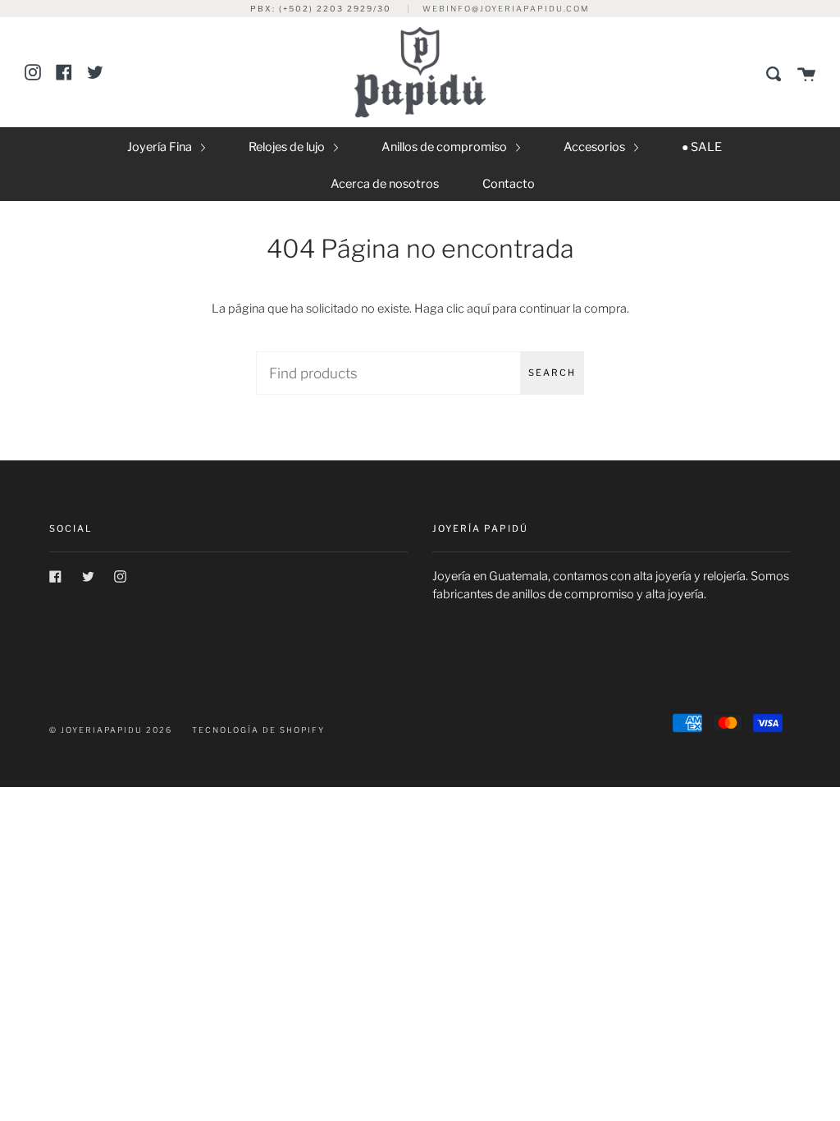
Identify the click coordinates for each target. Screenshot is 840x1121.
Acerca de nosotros (385, 183)
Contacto (508, 183)
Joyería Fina (160, 147)
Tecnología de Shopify (258, 729)
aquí (478, 308)
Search (552, 372)
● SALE (702, 147)
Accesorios (596, 147)
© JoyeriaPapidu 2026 (110, 729)
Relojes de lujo (288, 147)
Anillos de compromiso (445, 147)
